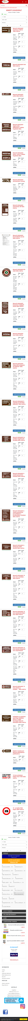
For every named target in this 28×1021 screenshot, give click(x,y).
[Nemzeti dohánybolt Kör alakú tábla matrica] (6, 272)
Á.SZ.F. (3, 971)
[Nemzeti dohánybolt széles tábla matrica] (6, 94)
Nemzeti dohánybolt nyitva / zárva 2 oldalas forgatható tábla (19, 154)
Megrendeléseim (5, 985)
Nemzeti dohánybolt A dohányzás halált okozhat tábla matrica (18, 546)
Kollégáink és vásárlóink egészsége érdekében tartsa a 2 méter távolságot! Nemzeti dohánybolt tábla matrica (19, 719)
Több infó (12, 1019)
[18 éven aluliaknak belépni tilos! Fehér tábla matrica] (6, 776)
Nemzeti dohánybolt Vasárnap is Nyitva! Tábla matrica (18, 30)
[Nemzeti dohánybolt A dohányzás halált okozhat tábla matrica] (6, 547)
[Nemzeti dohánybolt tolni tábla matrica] (6, 65)
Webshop (5, 853)
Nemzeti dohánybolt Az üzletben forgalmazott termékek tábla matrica (19, 439)
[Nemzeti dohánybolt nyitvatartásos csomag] (6, 180)
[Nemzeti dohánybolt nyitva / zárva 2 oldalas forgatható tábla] (6, 156)
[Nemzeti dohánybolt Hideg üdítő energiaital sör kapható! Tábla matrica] (6, 365)
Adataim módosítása (5, 983)
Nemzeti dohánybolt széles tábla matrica (18, 95)
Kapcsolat (3, 976)
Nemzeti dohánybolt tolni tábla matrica (19, 65)
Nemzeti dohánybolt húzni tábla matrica (18, 334)
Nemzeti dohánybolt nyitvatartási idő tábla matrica (18, 206)
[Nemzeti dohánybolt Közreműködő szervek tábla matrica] (6, 240)
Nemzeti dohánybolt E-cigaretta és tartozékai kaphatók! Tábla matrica (19, 402)
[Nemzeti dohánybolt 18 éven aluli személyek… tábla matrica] (6, 577)
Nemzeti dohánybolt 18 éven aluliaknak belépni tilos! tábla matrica (19, 613)
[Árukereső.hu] (14, 947)
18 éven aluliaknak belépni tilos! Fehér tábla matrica (19, 776)
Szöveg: (14, 52)
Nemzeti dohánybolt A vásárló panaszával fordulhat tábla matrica (19, 475)
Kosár (5, 918)
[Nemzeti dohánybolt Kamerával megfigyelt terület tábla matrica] (6, 308)
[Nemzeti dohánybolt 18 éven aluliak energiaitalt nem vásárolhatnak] (6, 649)
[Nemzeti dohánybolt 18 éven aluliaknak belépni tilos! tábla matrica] (6, 613)
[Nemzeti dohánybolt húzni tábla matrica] (6, 334)
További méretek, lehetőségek (19, 57)
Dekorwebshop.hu (14, 960)
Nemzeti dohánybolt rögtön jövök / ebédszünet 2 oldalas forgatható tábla (18, 127)
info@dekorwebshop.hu (15, 993)
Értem (23, 1019)
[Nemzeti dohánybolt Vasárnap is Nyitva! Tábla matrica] (6, 30)
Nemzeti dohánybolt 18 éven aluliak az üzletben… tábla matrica (19, 688)
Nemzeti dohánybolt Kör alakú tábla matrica (19, 270)
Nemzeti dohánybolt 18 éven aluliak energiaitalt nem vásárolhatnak (19, 649)
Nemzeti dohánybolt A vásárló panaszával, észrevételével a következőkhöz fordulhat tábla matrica (19, 513)
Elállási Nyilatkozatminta (6, 975)
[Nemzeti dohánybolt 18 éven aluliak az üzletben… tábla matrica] (6, 687)
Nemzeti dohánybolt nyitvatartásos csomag (19, 180)
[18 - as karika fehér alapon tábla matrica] (6, 811)
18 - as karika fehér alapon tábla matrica (18, 808)
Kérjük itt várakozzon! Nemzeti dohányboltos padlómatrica (18, 752)
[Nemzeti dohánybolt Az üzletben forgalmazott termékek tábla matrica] (6, 439)
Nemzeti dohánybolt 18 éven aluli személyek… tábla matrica (19, 577)
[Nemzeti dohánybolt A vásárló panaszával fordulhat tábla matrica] (6, 475)
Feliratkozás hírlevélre (6, 978)
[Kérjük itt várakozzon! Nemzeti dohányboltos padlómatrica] (6, 751)
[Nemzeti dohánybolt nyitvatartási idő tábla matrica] (6, 210)
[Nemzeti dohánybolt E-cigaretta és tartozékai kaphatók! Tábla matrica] (6, 403)
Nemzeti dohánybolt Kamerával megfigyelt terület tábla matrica (18, 305)
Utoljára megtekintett (9, 914)
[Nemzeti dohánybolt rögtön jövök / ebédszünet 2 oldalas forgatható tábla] (6, 127)
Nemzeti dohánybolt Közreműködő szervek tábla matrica (18, 237)
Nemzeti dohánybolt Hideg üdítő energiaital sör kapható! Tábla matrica (19, 366)
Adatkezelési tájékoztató (6, 973)
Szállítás (3, 969)
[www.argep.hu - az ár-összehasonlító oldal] (14, 954)
